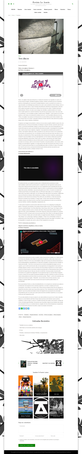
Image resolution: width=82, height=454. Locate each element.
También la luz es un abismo (26, 325)
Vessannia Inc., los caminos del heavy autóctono (41, 394)
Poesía (69, 9)
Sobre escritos (37, 12)
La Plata (41, 314)
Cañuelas (27, 314)
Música (56, 9)
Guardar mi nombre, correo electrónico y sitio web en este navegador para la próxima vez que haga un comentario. (39, 440)
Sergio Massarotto (27, 317)
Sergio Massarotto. (25, 153)
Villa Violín (22, 335)
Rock (21, 317)
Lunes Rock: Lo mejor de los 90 (25, 394)
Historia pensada (48, 9)
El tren (21, 330)
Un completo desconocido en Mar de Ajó (56, 416)
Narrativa (62, 9)
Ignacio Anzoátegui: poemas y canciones (25, 416)
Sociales (46, 12)
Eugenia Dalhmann (34, 314)
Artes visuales (27, 9)
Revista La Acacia (41, 2)
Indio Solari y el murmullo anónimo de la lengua (31, 327)
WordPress (68, 452)
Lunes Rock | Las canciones (41, 416)
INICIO (13, 9)
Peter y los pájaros (48, 314)
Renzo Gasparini (57, 314)
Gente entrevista (38, 9)
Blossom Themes (55, 452)
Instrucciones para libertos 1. (29, 223)
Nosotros (20, 9)
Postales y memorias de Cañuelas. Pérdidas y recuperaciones (33, 332)
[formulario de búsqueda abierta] (73, 4)
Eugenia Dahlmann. (22, 65)
